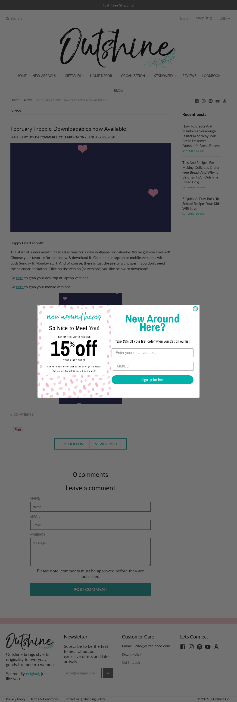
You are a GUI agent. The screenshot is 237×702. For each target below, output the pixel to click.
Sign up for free (152, 379)
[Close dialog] (195, 308)
